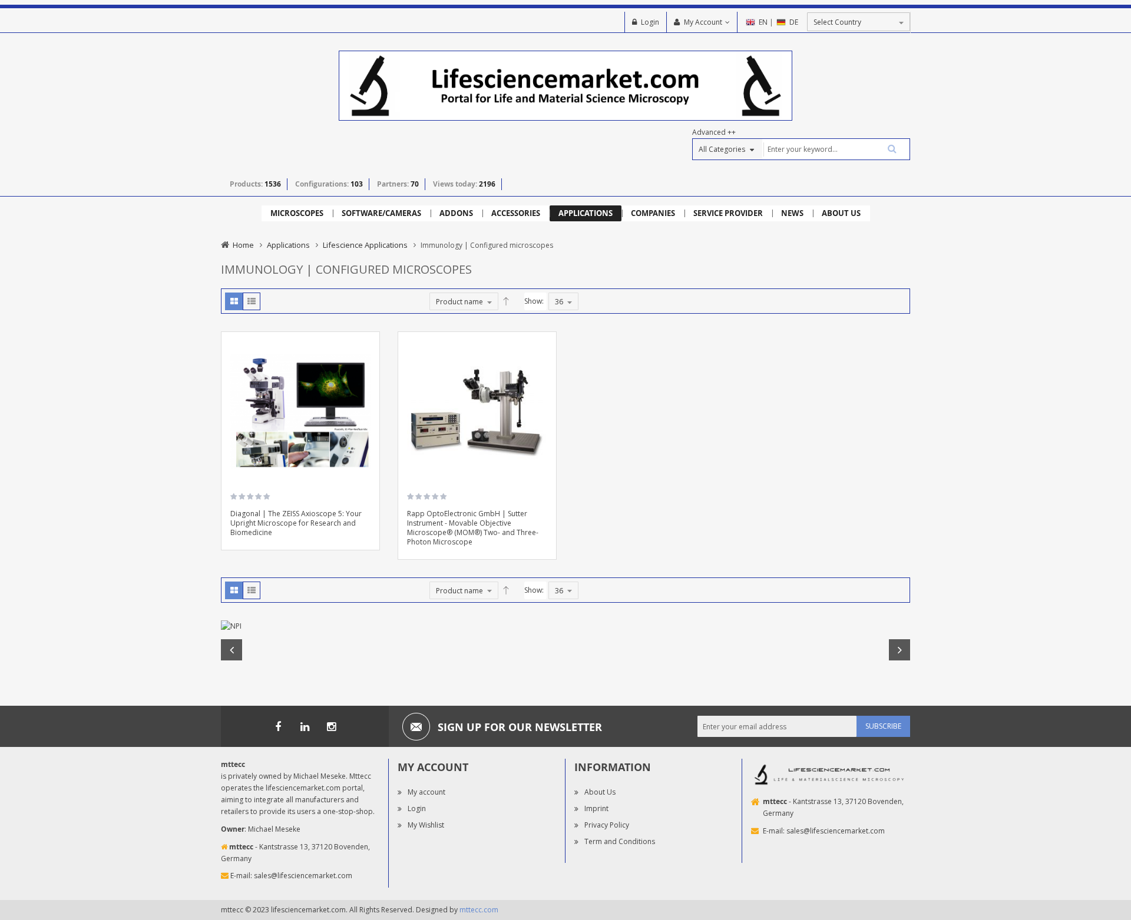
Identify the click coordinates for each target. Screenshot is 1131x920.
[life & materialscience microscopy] (565, 85)
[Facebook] (278, 726)
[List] (251, 301)
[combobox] (836, 149)
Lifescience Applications (365, 245)
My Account (703, 22)
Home (243, 245)
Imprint (596, 808)
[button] (366, 379)
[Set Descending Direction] (506, 301)
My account (426, 792)
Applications (288, 245)
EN (763, 22)
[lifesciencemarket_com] (331, 726)
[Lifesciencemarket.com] (304, 726)
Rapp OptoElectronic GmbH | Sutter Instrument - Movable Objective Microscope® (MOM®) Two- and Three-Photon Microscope (472, 528)
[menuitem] (297, 213)
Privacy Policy (606, 825)
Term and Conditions (619, 841)
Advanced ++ (714, 132)
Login (650, 22)
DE (793, 22)
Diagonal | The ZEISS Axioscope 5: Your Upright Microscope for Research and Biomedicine (296, 523)
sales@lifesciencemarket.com (303, 876)
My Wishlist (426, 825)
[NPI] (565, 626)
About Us (600, 792)
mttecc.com (478, 910)
